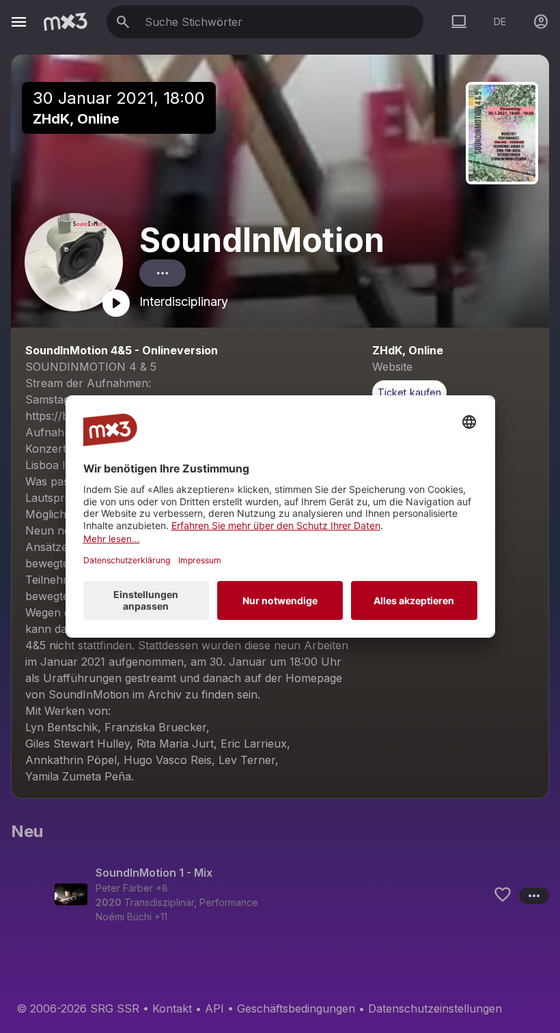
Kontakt (172, 1008)
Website (392, 366)
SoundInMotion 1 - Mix (154, 872)
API (214, 1008)
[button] (280, 894)
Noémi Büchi (124, 916)
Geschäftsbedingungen (296, 1008)
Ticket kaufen (409, 392)
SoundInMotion (261, 240)
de (500, 21)
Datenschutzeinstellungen (435, 1008)
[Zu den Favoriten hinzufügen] (503, 894)
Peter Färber (124, 888)
